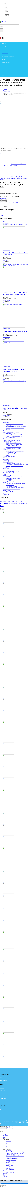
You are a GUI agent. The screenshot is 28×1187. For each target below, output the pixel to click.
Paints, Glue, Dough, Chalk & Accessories (16, 426)
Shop (4, 1137)
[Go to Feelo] (8, 1018)
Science (5, 482)
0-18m (8, 501)
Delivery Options (3, 1080)
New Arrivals (19, 503)
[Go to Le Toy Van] (8, 742)
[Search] (1, 30)
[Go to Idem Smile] (8, 1066)
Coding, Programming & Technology (12, 440)
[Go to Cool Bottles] (8, 639)
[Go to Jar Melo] (8, 558)
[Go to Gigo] (8, 846)
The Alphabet (6, 494)
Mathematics (6, 459)
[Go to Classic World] (8, 1043)
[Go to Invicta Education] (8, 569)
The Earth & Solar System (12, 486)
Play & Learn (6, 468)
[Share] (3, 1185)
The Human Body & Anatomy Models (15, 487)
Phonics (5, 467)
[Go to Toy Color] (8, 604)
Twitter (6, 202)
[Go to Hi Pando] (11, 947)
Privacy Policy (3, 1098)
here (12, 212)
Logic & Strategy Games (12, 481)
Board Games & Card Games (13, 478)
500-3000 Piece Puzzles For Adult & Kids (16, 476)
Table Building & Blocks (9, 491)
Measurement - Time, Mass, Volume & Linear (17, 464)
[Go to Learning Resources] (8, 881)
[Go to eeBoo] (8, 930)
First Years (5, 449)
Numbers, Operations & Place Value (14, 466)
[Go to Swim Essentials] (8, 893)
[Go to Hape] (8, 674)
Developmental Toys (11, 452)
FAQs (1, 1077)
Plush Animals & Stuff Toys (12, 471)
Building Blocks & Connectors (13, 443)
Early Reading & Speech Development (12, 448)
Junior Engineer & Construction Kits (14, 444)
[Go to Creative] (8, 959)
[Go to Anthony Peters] (8, 858)
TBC (4, 493)
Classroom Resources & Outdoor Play (12, 432)
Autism (4, 430)
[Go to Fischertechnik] (8, 995)
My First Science (10, 485)
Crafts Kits (8, 425)
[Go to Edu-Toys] (8, 823)
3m (12, 501)
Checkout (9, 1127)
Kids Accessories (7, 457)
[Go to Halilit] (8, 662)
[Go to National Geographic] (8, 685)
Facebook (2, 202)
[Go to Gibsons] (8, 971)
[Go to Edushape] (8, 1007)
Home (6, 7)
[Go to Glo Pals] (8, 627)
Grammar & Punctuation (9, 456)
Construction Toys (7, 441)
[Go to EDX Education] (8, 800)
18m (1, 503)
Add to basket (4, 201)
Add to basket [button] (6, 300)
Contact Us (7, 14)
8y (23, 501)
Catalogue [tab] (5, 206)
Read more (5, 260)
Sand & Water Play (10, 437)
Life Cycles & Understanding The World (15, 483)
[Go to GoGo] (8, 753)
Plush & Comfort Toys (8, 470)
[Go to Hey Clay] (8, 811)
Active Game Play (10, 433)
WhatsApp (18, 202)
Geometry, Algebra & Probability (14, 463)
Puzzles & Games (7, 475)
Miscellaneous (3, 198)
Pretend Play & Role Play (9, 472)
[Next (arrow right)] (2, 1186)
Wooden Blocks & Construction (13, 447)
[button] (3, 23)
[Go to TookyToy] (8, 984)
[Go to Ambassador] (8, 765)
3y (14, 501)
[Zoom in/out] (0, 1185)
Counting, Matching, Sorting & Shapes (15, 451)
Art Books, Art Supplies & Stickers (14, 424)
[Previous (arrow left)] (0, 1186)
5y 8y (21, 501)
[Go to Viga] (8, 593)
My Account (7, 15)
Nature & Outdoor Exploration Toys (14, 436)
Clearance (5, 439)
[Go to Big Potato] (8, 835)
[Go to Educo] (8, 732)
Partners (6, 11)
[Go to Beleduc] (8, 546)
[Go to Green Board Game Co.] (8, 651)
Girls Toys (11, 503)
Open (1, 215)
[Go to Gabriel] (8, 533)
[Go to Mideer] (8, 616)
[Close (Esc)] (5, 1185)
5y (18, 501)
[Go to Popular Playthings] (8, 777)
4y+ (16, 501)
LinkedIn (11, 202)
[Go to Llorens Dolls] (8, 1031)
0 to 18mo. (3, 501)
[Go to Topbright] (8, 919)
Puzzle (4, 474)
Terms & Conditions (4, 1101)
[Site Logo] (3, 21)
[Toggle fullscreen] (2, 1185)
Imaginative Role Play (11, 453)
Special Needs (6, 490)
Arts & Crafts (6, 422)
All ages (6, 503)
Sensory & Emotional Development (11, 489)
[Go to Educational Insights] (8, 581)
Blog (5, 12)
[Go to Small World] (8, 906)
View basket (3, 1127)
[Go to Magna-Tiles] (8, 697)
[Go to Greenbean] (8, 709)
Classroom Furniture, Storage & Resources (16, 434)
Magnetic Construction (11, 445)
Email (14, 202)
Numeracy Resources (8, 462)
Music (7, 455)
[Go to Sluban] (8, 788)
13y (26, 501)
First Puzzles (9, 479)
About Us (6, 8)
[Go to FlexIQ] (8, 720)
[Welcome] (14, 34)
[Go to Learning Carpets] (8, 1055)
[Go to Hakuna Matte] (8, 869)
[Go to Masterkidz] (8, 522)
